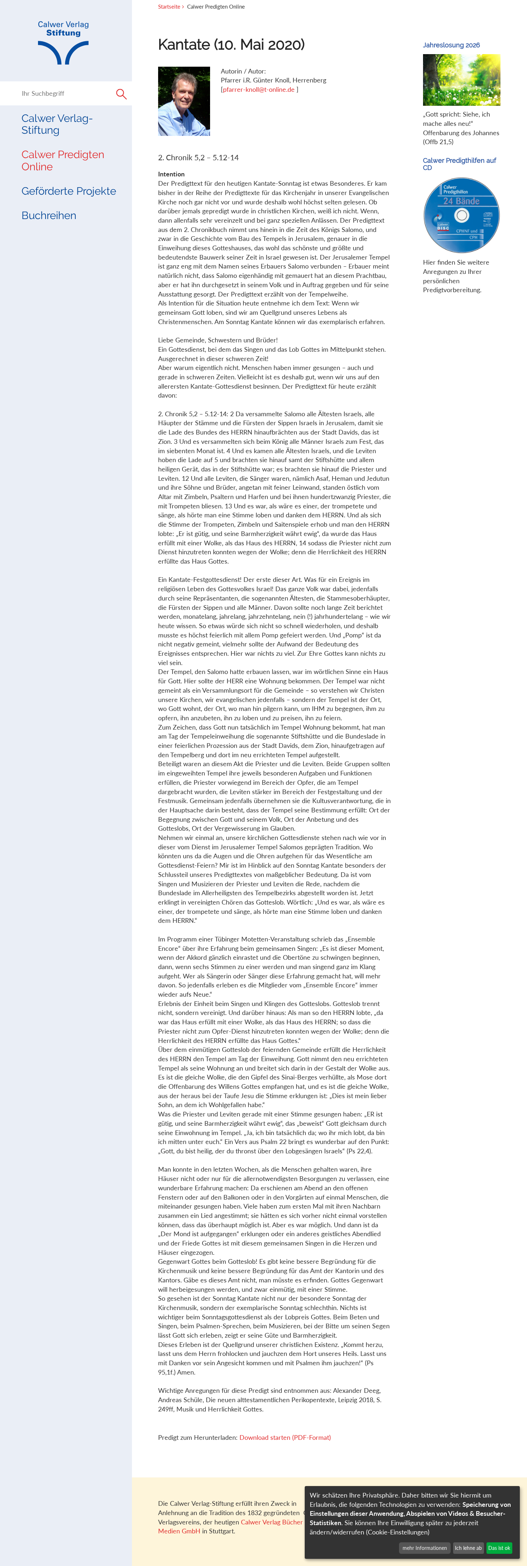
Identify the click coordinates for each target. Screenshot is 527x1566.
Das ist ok (499, 1548)
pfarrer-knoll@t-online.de (259, 89)
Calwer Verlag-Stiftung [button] (57, 124)
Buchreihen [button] (49, 215)
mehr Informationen (425, 1548)
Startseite (169, 6)
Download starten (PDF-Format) (285, 1437)
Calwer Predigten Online (63, 160)
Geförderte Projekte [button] (69, 191)
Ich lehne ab (468, 1548)
